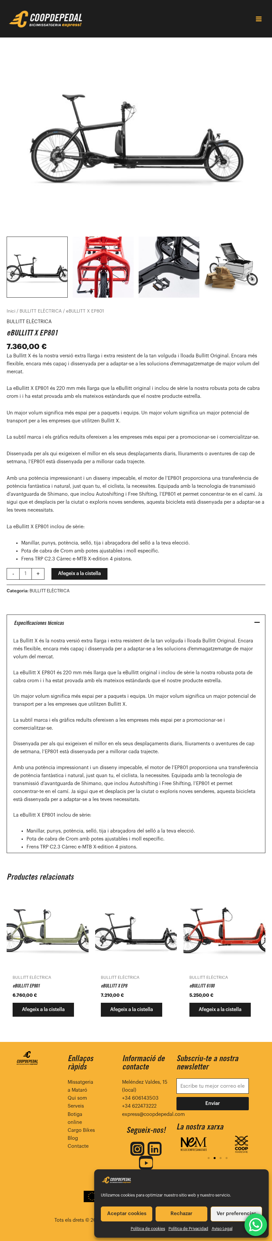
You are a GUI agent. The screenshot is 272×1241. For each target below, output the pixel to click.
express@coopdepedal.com (153, 1114)
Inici (11, 311)
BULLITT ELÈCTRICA (41, 311)
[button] (209, 1158)
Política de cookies (148, 1229)
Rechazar (181, 1213)
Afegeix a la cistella (79, 573)
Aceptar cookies (126, 1213)
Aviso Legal (222, 1229)
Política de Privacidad (188, 1229)
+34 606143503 (140, 1098)
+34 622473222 (139, 1106)
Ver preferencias (236, 1213)
